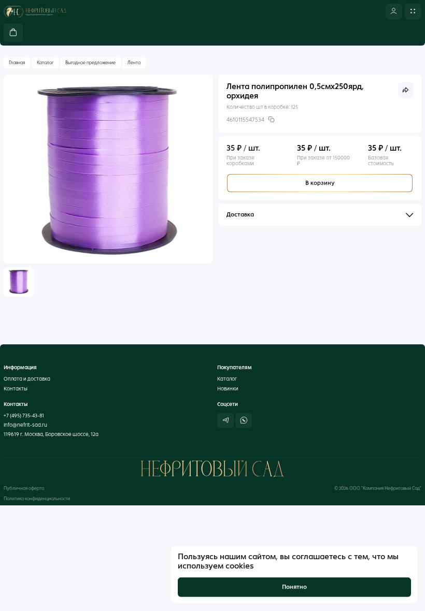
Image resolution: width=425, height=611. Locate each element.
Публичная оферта (24, 488)
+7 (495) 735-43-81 (24, 415)
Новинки (227, 388)
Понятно (294, 587)
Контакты (15, 388)
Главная (17, 62)
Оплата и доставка (27, 379)
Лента (134, 62)
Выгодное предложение (90, 62)
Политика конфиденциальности (37, 498)
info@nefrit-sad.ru (25, 425)
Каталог (45, 62)
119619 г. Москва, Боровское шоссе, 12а (51, 434)
